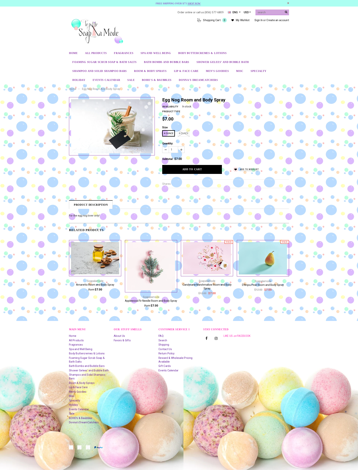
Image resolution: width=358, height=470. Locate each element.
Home (72, 88)
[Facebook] (206, 338)
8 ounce (184, 133)
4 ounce (168, 133)
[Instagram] (216, 338)
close (288, 3)
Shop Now (194, 3)
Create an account (277, 20)
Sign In (259, 20)
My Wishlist (242, 20)
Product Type (171, 111)
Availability (170, 106)
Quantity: (167, 143)
